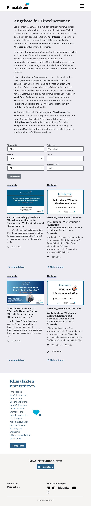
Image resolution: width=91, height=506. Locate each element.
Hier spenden (18, 445)
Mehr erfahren (17, 267)
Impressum (12, 483)
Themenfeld (12, 145)
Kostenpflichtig (53, 164)
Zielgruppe (51, 145)
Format (10, 155)
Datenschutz (13, 486)
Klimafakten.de (48, 500)
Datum (49, 155)
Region (10, 164)
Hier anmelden (45, 466)
